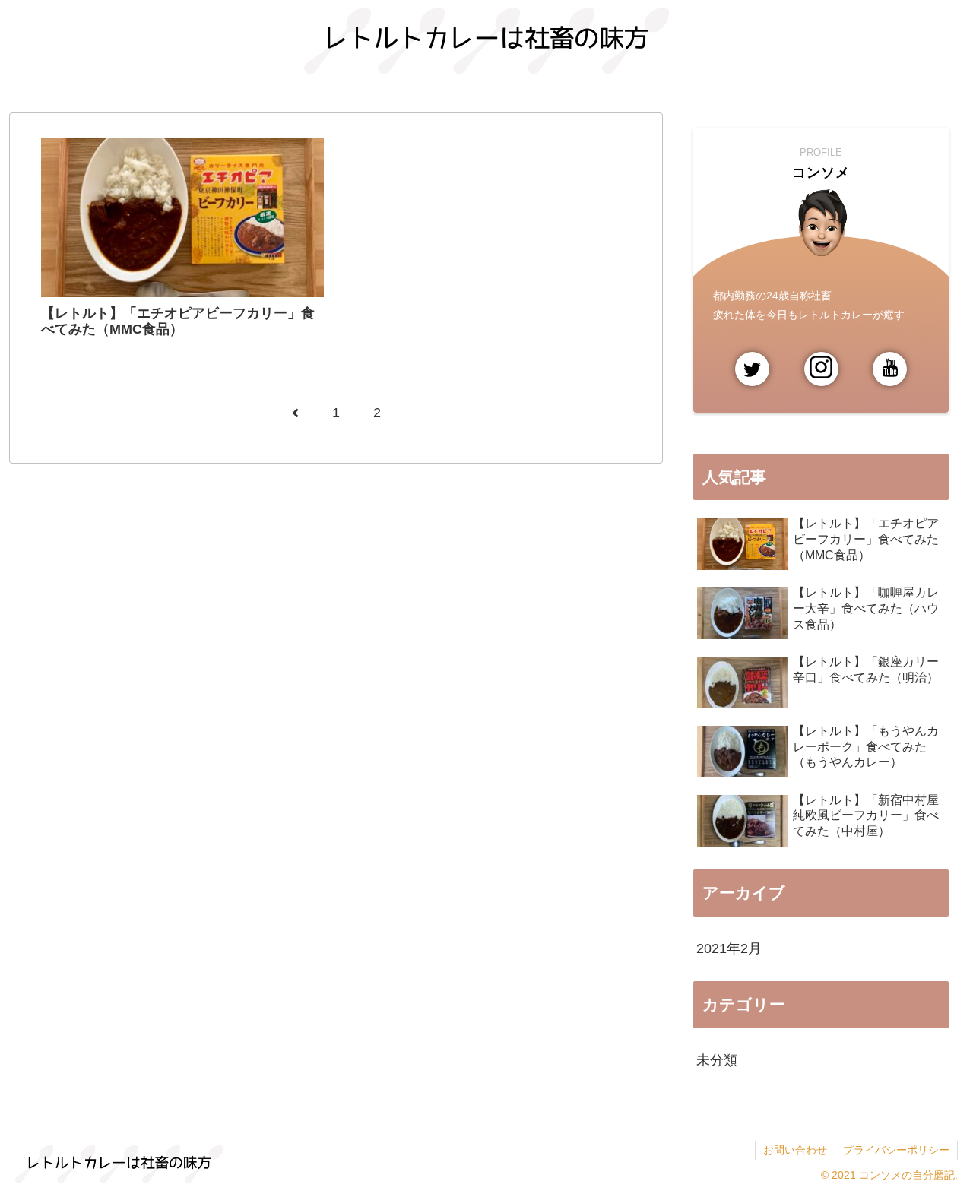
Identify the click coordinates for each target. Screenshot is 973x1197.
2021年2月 (729, 948)
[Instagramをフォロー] (821, 369)
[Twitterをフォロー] (752, 369)
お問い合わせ (795, 1150)
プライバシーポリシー (896, 1150)
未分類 (716, 1060)
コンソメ (821, 172)
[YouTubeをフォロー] (890, 369)
